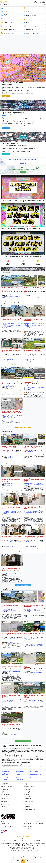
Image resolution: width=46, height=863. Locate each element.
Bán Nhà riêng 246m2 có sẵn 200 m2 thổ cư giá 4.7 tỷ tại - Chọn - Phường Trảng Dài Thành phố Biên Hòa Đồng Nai (11, 351)
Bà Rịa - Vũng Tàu (18, 639)
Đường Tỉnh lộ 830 (6, 729)
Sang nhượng (40, 645)
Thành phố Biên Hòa (14, 356)
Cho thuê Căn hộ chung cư (28, 801)
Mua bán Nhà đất (4, 796)
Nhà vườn (6, 674)
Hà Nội (31, 355)
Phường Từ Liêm (35, 511)
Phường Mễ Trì (34, 512)
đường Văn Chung (28, 323)
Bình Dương (18, 294)
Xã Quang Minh (35, 483)
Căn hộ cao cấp (10, 457)
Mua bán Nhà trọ (4, 806)
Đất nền (18, 420)
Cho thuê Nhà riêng (27, 798)
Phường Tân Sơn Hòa (36, 323)
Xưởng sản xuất (36, 455)
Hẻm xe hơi (9, 673)
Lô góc (32, 646)
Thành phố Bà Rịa (11, 639)
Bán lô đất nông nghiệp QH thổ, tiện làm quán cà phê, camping (34, 634)
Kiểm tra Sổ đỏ (26, 794)
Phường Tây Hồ (13, 541)
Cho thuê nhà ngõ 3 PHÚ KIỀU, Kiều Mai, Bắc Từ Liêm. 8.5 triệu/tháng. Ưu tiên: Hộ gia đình (11, 507)
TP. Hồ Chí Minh (12, 292)
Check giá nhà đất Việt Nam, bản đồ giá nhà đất (23, 269)
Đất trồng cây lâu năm (15, 388)
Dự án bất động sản (27, 784)
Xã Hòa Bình (27, 294)
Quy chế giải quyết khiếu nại (28, 826)
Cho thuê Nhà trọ (26, 806)
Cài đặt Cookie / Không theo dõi (7, 826)
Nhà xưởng (35, 454)
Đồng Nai (11, 355)
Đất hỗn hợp (9, 420)
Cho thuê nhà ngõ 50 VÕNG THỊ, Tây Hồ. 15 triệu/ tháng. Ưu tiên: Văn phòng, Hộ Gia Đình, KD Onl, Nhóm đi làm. (11, 567)
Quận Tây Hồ (16, 573)
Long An (27, 702)
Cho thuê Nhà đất (26, 796)
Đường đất (38, 644)
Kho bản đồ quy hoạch (5, 784)
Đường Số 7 (5, 451)
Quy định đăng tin (26, 828)
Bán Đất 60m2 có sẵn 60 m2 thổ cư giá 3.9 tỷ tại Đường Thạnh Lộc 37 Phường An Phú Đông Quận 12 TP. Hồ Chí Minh (34, 380)
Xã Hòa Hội (5, 385)
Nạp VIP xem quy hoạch (5, 787)
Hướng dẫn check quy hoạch (6, 786)
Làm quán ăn (35, 645)
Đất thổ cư (9, 296)
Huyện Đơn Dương (12, 671)
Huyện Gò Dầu (11, 417)
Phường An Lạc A (10, 452)
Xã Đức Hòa (12, 729)
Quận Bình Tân (17, 452)
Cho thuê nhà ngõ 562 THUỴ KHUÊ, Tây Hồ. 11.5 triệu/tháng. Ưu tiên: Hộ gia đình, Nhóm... (34, 537)
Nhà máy (31, 454)
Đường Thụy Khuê (6, 541)
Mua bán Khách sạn (4, 807)
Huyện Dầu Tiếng (12, 294)
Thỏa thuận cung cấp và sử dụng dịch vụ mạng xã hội (33, 823)
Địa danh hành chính (27, 792)
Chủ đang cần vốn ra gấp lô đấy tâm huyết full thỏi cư (33, 696)
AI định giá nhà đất (4, 792)
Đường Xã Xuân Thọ (29, 638)
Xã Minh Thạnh (5, 292)
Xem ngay (23, 163)
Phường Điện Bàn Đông (29, 451)
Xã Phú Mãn (27, 356)
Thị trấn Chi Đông (35, 484)
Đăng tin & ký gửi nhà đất (28, 787)
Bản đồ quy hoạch (4, 783)
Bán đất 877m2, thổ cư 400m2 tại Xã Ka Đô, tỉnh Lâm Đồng (11, 696)
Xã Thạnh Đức (5, 416)
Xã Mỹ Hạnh (34, 700)
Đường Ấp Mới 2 (28, 700)
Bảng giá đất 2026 (4, 791)
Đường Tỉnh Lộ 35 (28, 483)
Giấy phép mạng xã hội (27, 824)
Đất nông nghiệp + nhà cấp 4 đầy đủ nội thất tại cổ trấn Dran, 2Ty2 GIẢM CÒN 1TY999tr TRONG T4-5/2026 (11, 665)
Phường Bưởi (11, 573)
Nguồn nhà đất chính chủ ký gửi (29, 786)
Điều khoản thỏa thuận (5, 823)
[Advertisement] (23, 44)
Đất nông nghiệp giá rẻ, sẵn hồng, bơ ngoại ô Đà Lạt (34, 665)
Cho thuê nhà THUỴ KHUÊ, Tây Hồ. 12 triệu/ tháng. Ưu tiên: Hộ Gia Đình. (11, 537)
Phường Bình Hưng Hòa (14, 323)
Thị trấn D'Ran (5, 671)
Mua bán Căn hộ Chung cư (6, 801)
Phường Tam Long (6, 638)
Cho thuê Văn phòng (27, 803)
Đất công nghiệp (10, 421)
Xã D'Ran (4, 670)
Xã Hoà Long (5, 639)
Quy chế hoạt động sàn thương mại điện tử (31, 821)
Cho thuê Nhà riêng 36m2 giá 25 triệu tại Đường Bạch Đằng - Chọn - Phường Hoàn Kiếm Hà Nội (10, 478)
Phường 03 (34, 325)
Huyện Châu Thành (11, 386)
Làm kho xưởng (9, 705)
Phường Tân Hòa (28, 292)
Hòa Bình (40, 294)
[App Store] (11, 815)
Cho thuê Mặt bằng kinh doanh (29, 809)
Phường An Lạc (10, 451)
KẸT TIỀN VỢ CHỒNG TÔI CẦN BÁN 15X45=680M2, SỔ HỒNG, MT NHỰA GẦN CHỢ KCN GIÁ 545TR (11, 288)
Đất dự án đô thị (17, 421)
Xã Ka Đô (4, 700)
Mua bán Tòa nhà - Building (6, 804)
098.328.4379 (31, 848)
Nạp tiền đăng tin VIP (27, 789)
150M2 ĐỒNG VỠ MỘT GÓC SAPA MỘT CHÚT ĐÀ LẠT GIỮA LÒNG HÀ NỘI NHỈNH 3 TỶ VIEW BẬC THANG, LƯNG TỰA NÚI (34, 351)
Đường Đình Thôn (28, 511)
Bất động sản (25, 783)
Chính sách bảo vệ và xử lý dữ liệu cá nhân (9, 824)
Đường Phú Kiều (6, 511)
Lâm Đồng (26, 639)
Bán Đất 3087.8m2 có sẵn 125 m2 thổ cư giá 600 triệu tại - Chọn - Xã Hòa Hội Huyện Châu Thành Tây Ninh (11, 380)
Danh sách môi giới (26, 791)
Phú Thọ (33, 292)
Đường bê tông (32, 644)
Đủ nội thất (11, 674)
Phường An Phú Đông (37, 385)
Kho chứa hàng (41, 454)
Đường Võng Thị (6, 572)
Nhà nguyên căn (10, 359)
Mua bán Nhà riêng (4, 798)
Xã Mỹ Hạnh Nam (35, 701)
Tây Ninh (9, 385)
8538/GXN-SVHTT (26, 843)
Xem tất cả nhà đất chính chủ (23, 740)
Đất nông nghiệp (14, 296)
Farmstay (19, 674)
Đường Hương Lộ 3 (6, 323)
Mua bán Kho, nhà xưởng (5, 803)
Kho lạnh (31, 455)
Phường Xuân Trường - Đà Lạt (38, 638)
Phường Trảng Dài (6, 355)
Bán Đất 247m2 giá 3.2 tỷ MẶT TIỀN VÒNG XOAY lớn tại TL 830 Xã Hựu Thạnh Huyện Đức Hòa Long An (12, 725)
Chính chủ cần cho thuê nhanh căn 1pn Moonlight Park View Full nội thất (10, 447)
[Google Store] (11, 818)
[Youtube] (4, 832)
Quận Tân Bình (39, 325)
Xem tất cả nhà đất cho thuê (23, 585)
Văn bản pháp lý (4, 828)
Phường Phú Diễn (12, 511)
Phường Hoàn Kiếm (6, 483)
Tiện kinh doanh (15, 704)
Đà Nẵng (36, 451)
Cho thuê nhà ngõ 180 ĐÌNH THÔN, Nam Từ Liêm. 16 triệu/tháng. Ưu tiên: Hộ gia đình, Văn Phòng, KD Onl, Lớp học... (33, 507)
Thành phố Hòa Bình (34, 294)
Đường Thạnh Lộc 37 (29, 385)
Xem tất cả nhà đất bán (23, 427)
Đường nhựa (9, 704)
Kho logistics (26, 455)
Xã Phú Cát (27, 355)
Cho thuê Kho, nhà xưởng (28, 804)
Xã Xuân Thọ (35, 640)
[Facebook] (2, 832)
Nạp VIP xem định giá (5, 794)
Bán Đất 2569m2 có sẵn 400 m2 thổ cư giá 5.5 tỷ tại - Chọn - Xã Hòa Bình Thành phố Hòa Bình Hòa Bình (34, 288)
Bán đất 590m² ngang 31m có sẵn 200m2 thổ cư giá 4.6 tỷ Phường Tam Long (11, 634)
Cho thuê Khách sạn (27, 807)
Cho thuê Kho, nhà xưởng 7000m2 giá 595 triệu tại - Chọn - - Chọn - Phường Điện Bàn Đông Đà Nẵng (33, 447)
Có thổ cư (17, 705)
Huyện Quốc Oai (33, 356)
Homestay (15, 674)
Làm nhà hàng (30, 645)
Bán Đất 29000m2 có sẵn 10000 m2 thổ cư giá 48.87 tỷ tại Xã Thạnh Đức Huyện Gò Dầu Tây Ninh (11, 412)
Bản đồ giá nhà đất (4, 789)
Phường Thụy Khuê (13, 542)
